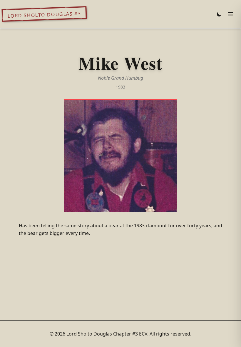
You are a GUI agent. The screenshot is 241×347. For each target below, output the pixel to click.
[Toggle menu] (230, 14)
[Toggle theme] (219, 14)
